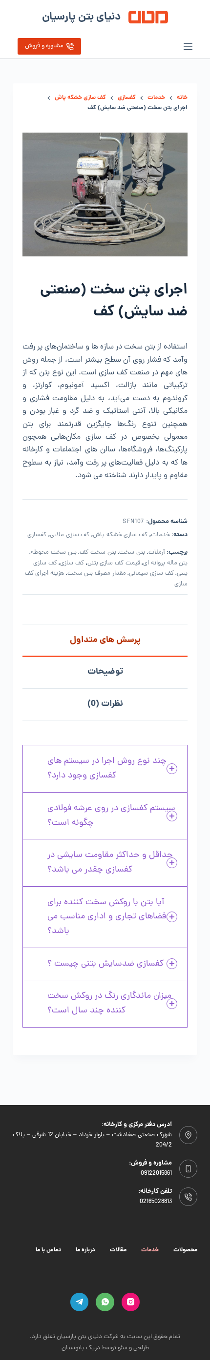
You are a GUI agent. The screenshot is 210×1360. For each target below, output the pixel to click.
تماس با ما (48, 1250)
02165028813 (156, 1201)
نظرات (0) (105, 704)
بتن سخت (132, 552)
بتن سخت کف (98, 552)
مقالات (118, 1250)
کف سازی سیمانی (151, 573)
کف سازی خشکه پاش (120, 535)
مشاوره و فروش (44, 46)
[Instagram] (131, 1302)
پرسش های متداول (105, 640)
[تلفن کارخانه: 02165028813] (188, 1196)
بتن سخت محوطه (53, 552)
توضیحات (105, 672)
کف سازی (72, 563)
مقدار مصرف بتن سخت (96, 573)
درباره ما (85, 1250)
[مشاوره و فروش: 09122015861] (188, 1169)
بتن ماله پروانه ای (165, 563)
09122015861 (156, 1173)
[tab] (105, 640)
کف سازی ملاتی (69, 535)
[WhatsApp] (105, 1302)
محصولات (185, 1250)
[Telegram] (79, 1302)
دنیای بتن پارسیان (81, 17)
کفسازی (36, 535)
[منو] (188, 46)
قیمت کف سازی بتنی (113, 563)
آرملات (156, 552)
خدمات (160, 535)
